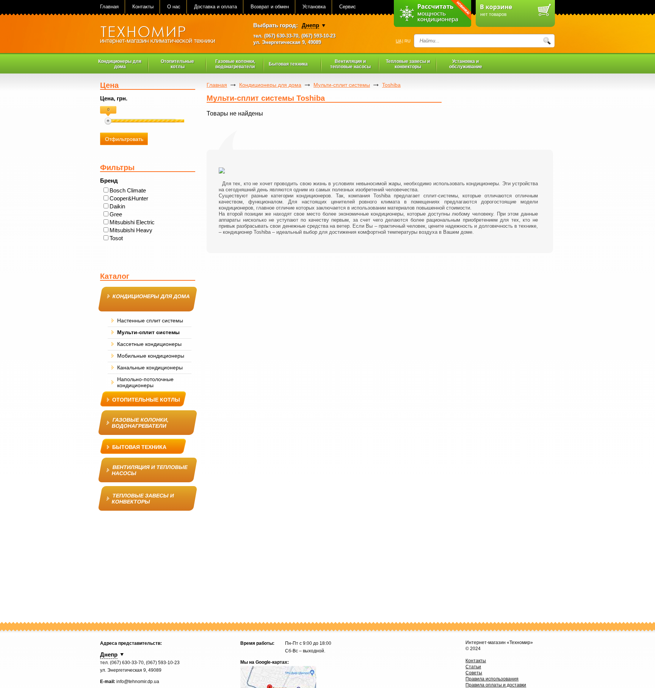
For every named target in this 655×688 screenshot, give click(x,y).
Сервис (347, 6)
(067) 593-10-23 (318, 36)
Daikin (117, 206)
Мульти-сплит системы (341, 85)
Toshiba (391, 85)
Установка (314, 6)
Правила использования (492, 679)
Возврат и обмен (270, 6)
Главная (109, 6)
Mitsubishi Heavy (131, 230)
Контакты (143, 6)
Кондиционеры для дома (270, 85)
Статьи (473, 666)
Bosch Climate (128, 190)
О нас (173, 6)
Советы (473, 672)
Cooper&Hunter (129, 198)
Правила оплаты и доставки (495, 685)
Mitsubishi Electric (132, 222)
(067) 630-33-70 (281, 36)
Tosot (116, 238)
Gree (116, 214)
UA (398, 41)
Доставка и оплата (215, 6)
